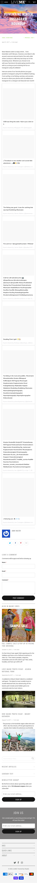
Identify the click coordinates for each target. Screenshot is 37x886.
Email (4, 571)
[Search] (29, 2)
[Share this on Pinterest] (21, 543)
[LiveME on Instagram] (22, 863)
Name (4, 562)
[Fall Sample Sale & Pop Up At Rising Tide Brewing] (18, 625)
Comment (5, 580)
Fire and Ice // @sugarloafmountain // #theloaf (18, 244)
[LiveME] (18, 2)
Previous (27, 37)
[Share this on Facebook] (15, 543)
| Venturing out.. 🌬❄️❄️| (11, 519)
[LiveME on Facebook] (18, 863)
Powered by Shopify (23, 869)
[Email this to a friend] (26, 543)
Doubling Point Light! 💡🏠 (12, 339)
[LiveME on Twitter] (14, 863)
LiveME (15, 869)
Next (32, 37)
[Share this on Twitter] (10, 543)
